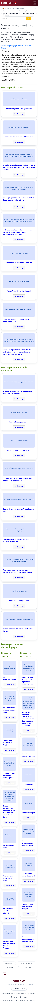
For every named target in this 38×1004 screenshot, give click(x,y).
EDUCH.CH (9, 3)
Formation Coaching (26, 963)
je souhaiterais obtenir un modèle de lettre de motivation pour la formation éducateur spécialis (19, 167)
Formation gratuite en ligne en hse (19, 109)
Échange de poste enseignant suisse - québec (9, 775)
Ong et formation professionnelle (19, 291)
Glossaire (28, 967)
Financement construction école (8, 878)
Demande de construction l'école (7, 742)
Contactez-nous (21, 994)
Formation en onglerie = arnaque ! (19, 263)
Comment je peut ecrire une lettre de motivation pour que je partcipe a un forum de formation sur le (17, 352)
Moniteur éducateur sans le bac (19, 450)
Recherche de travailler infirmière (8, 911)
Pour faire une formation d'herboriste (19, 137)
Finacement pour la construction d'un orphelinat (28, 843)
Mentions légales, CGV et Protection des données (19, 1000)
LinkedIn (23, 25)
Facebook (15, 25)
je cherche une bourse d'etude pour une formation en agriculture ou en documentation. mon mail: (17, 232)
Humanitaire (28, 784)
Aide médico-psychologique (19, 422)
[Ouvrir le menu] (5, 973)
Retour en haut (20, 989)
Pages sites (8, 963)
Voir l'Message (19, 114)
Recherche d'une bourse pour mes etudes (9, 710)
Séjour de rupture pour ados (19, 600)
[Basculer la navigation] (35, 3)
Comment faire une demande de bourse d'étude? (28, 939)
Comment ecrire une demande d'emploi (28, 906)
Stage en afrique (28, 813)
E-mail (30, 25)
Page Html (10, 967)
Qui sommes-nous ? (8, 994)
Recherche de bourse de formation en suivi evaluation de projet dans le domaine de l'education (28, 719)
